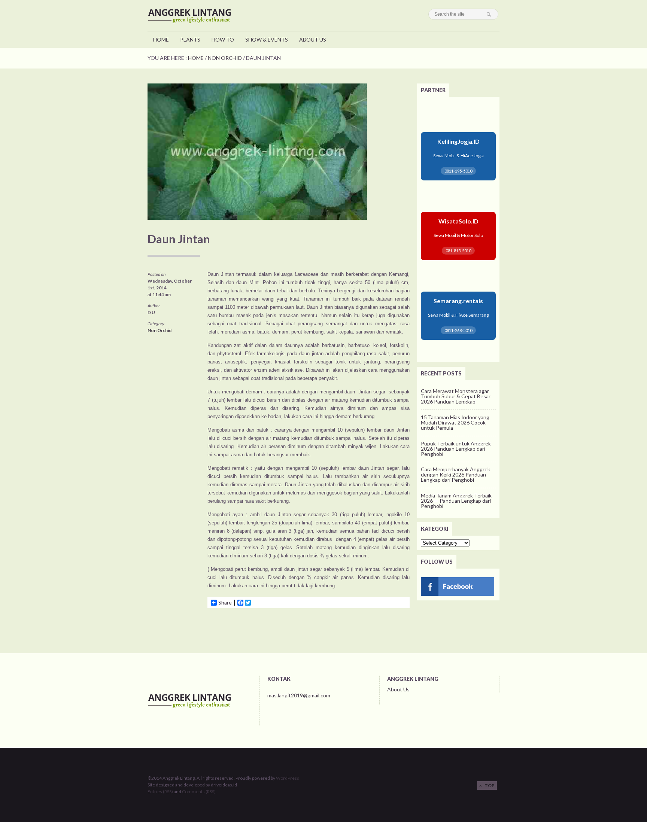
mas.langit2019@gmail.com (298, 695)
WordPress (287, 778)
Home (161, 39)
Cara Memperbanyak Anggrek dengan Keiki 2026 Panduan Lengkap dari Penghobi (455, 474)
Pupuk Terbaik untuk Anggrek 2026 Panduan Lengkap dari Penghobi (456, 448)
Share (225, 603)
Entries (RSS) (160, 791)
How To (223, 39)
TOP (488, 785)
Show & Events (266, 39)
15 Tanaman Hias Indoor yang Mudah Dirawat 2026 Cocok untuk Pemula (455, 422)
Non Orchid (225, 58)
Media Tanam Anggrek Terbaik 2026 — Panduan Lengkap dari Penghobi (456, 500)
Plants (190, 39)
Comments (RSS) (199, 791)
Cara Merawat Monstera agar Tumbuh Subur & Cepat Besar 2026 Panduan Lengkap (455, 396)
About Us (312, 39)
